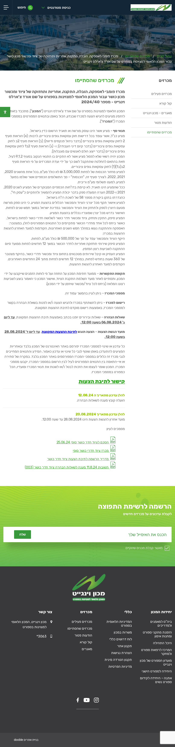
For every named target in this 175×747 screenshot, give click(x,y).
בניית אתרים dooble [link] (26, 740)
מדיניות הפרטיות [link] (120, 666)
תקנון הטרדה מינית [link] (118, 660)
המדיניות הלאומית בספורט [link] (119, 623)
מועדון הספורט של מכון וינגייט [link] (156, 662)
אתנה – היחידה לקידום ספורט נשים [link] (156, 680)
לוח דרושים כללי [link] (120, 639)
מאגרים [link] (87, 649)
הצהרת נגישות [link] (121, 653)
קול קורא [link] (165, 103)
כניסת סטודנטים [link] (59, 8)
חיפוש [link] (22, 7)
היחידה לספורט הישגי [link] (157, 671)
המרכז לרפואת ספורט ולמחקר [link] (156, 652)
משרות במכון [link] (123, 632)
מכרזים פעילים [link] (161, 94)
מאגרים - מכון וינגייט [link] (157, 113)
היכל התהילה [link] (162, 643)
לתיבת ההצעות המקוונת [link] (59, 332)
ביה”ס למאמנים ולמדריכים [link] (161, 623)
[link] (5, 112)
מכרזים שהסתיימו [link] (137, 56)
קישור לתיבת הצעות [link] (102, 381)
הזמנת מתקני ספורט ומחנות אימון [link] (157, 634)
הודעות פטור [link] (163, 123)
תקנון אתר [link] (124, 646)
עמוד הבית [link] (164, 56)
